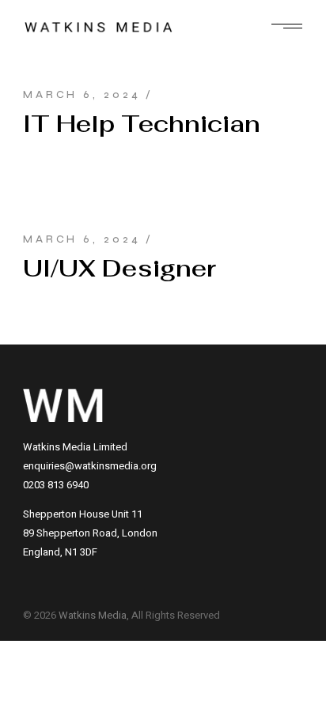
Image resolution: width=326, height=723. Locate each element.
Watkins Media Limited (75, 446)
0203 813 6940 (56, 484)
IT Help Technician (141, 123)
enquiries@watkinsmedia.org (90, 465)
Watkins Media (93, 615)
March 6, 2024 (82, 94)
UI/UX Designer (119, 268)
